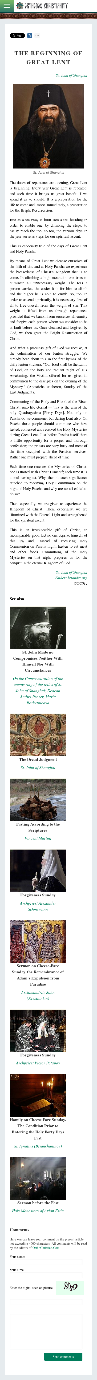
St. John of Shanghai (71, 75)
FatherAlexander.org (71, 577)
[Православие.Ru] (42, 6)
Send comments (63, 1356)
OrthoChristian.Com (46, 1247)
